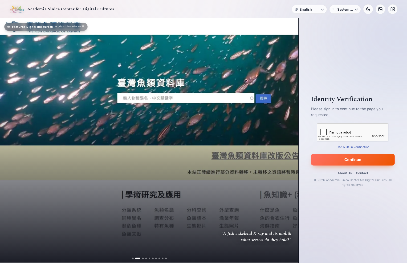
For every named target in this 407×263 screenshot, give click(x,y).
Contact (362, 173)
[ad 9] (161, 258)
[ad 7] (154, 258)
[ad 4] (144, 258)
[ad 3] (141, 258)
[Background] (380, 9)
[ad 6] (151, 258)
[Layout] (393, 9)
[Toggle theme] (368, 9)
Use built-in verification (353, 147)
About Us (345, 173)
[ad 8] (157, 258)
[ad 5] (147, 258)
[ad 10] (164, 258)
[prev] (8, 141)
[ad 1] (134, 258)
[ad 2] (137, 258)
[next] (290, 141)
